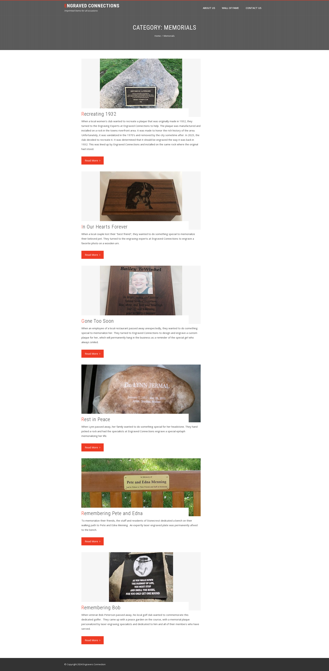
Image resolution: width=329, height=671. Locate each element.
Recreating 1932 (98, 114)
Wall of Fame (230, 8)
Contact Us (253, 8)
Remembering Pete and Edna (112, 513)
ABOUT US (209, 8)
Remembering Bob (101, 607)
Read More (91, 160)
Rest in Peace (95, 419)
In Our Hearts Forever (104, 227)
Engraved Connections (91, 6)
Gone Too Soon (97, 321)
